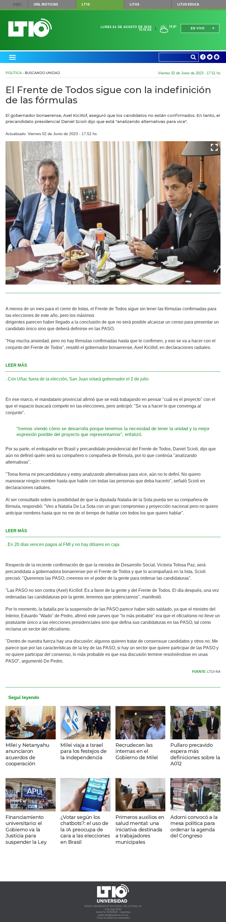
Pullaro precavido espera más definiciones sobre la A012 (195, 754)
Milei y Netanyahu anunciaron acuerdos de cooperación (27, 754)
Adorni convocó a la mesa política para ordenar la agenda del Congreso (194, 826)
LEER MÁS (16, 365)
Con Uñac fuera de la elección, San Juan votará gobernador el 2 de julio (78, 379)
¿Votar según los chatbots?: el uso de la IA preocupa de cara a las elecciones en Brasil (85, 829)
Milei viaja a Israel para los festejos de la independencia (83, 751)
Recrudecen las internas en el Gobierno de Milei (136, 751)
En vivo (198, 28)
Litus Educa (188, 4)
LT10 (86, 4)
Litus (134, 4)
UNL (17, 4)
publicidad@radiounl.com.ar (113, 915)
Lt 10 (30, 28)
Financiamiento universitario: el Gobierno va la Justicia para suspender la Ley (26, 829)
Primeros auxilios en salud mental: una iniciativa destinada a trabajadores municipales (139, 829)
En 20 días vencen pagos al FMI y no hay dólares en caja (63, 544)
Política (14, 73)
